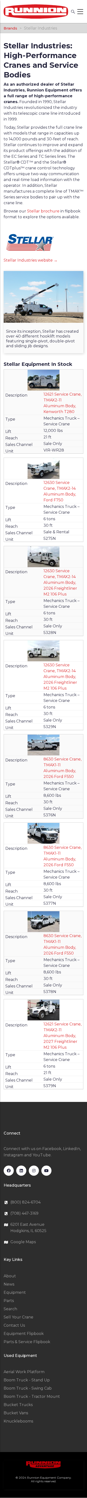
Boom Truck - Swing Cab (28, 1388)
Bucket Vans (16, 1413)
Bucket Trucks (18, 1404)
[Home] (36, 11)
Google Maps (23, 1242)
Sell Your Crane (18, 1317)
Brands (10, 28)
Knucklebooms (18, 1421)
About (10, 1276)
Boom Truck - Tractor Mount (32, 1396)
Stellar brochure (43, 211)
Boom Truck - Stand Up (27, 1380)
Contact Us (14, 1325)
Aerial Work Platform (24, 1372)
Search (10, 1309)
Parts (9, 1300)
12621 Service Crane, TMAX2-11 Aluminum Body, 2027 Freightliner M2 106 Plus (62, 1036)
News (9, 1284)
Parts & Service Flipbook (27, 1342)
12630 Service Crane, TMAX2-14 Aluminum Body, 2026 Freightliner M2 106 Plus (60, 582)
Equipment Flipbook (24, 1333)
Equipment (15, 1292)
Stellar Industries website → (31, 260)
